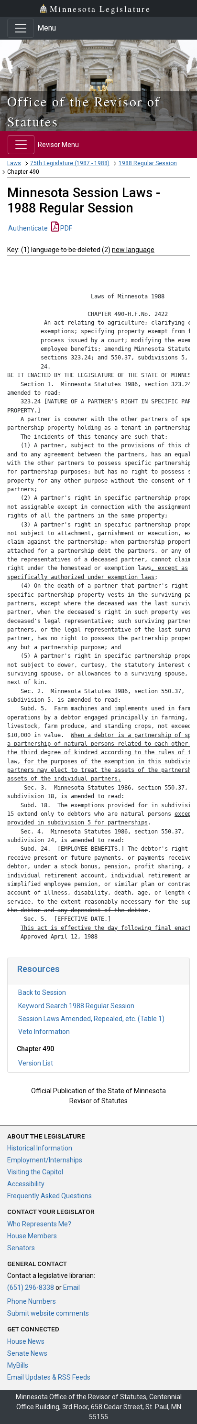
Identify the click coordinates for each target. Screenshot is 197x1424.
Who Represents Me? (39, 1224)
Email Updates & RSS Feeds (48, 1377)
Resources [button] (38, 969)
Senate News (27, 1353)
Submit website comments (48, 1313)
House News (25, 1341)
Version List (35, 1063)
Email (71, 1287)
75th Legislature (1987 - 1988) (69, 163)
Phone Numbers (31, 1301)
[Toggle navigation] (20, 28)
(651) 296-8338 (30, 1287)
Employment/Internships (44, 1160)
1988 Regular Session (148, 163)
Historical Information (39, 1148)
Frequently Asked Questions (49, 1196)
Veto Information (44, 1031)
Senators (21, 1248)
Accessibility (25, 1184)
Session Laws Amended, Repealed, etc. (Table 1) (91, 1019)
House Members (32, 1236)
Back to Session (42, 992)
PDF (65, 228)
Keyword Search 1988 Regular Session (76, 1006)
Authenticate (28, 228)
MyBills (17, 1365)
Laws (14, 163)
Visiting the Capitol (35, 1172)
